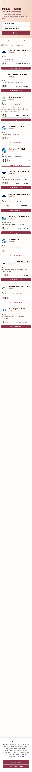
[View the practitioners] (16, 251)
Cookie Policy (20, 756)
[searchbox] (16, 24)
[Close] (30, 740)
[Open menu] (29, 2)
